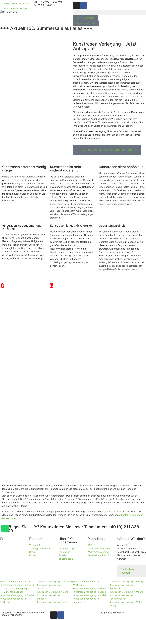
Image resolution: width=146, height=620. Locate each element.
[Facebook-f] (83, 5)
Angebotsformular (112, 511)
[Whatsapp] (5, 528)
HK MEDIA (118, 612)
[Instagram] (76, 5)
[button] (109, 12)
